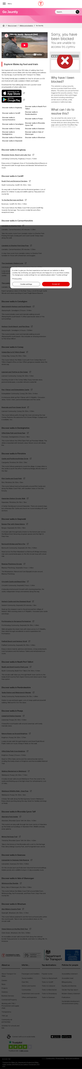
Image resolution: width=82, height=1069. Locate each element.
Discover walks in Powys (34, 118)
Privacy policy (17, 279)
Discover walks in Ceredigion (13, 124)
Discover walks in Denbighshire (8, 133)
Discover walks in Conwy (11, 128)
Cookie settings (26, 284)
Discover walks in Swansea (34, 128)
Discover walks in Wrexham (35, 137)
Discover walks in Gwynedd (12, 141)
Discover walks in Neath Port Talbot (35, 108)
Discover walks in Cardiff (11, 113)
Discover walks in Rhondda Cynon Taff (35, 124)
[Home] (3, 25)
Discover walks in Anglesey (12, 107)
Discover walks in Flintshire (12, 137)
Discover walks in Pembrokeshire (31, 113)
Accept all (56, 284)
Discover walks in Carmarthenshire (8, 119)
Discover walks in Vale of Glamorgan (34, 133)
